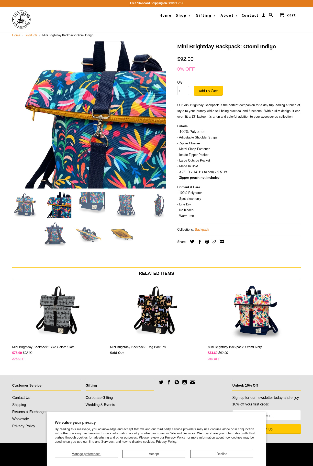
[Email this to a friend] (220, 242)
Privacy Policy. (166, 441)
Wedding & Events (100, 405)
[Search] (271, 16)
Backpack (202, 229)
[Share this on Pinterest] (206, 242)
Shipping (19, 405)
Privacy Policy (23, 426)
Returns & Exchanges (29, 412)
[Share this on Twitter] (191, 241)
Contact (250, 15)
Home (165, 15)
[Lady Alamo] (21, 19)
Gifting (206, 15)
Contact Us (21, 397)
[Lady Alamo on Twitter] (161, 382)
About (229, 15)
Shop (183, 15)
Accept (154, 454)
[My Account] (264, 16)
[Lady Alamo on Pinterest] (177, 382)
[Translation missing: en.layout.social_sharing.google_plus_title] (213, 242)
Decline (222, 454)
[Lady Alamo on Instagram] (184, 382)
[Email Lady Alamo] (192, 382)
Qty (179, 82)
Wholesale (20, 419)
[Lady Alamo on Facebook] (169, 382)
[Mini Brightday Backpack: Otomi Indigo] (92, 115)
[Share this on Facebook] (198, 242)
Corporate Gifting (99, 397)
